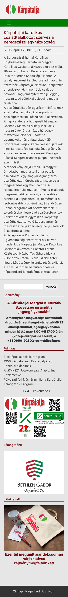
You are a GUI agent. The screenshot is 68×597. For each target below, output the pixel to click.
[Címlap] (22, 9)
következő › (41, 391)
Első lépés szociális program (24, 357)
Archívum (48, 591)
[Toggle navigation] (9, 23)
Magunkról (32, 591)
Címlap (18, 591)
